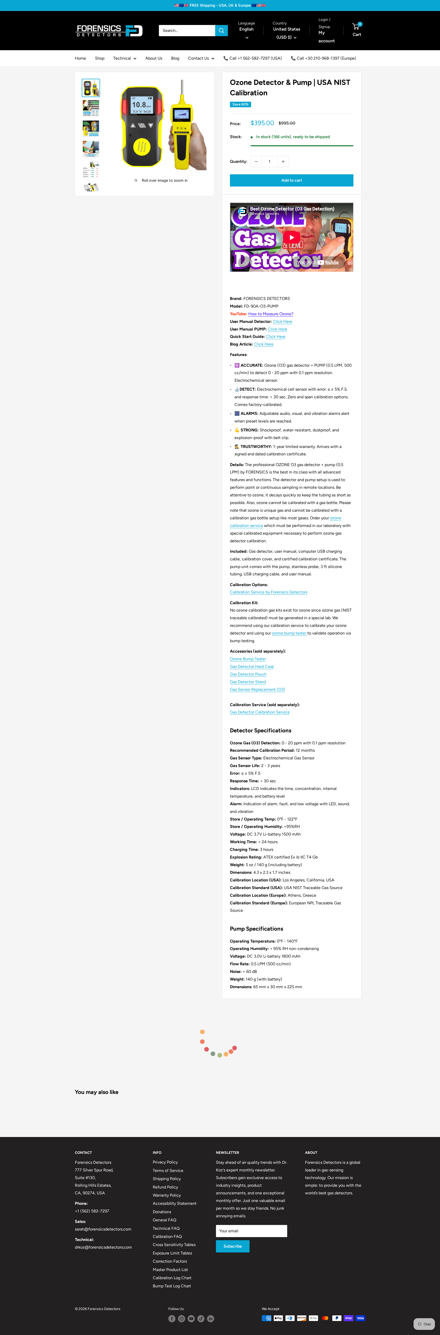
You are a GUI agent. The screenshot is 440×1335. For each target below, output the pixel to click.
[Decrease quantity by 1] (256, 161)
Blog (175, 58)
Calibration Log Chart (172, 1277)
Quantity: (239, 161)
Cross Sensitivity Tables (174, 1244)
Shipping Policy (167, 1178)
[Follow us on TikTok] (200, 1318)
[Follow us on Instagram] (181, 1318)
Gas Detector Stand (248, 681)
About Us (153, 58)
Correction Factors (170, 1261)
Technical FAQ (166, 1228)
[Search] (221, 30)
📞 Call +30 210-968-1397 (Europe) (323, 58)
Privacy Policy (165, 1162)
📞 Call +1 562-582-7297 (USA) (252, 58)
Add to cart (291, 180)
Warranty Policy (167, 1195)
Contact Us (198, 58)
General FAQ (164, 1220)
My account (327, 36)
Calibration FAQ (167, 1236)
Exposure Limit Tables (172, 1253)
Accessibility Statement (175, 1203)
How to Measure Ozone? (270, 313)
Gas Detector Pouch (248, 674)
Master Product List (170, 1269)
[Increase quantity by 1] (283, 161)
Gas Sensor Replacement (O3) (257, 689)
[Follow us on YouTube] (191, 1318)
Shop (99, 58)
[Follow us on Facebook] (171, 1318)
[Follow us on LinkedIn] (210, 1318)
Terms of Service (168, 1170)
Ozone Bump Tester (248, 658)
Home (80, 58)
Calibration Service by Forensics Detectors (268, 592)
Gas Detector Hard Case (252, 666)
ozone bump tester (289, 633)
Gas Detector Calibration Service (260, 712)
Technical (122, 58)
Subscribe (233, 1246)
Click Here (282, 321)
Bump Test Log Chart (172, 1286)
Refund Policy (165, 1187)
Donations (162, 1211)
